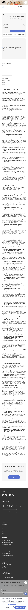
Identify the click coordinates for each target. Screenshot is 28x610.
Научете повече (12, 604)
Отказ (8, 607)
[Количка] (21, 7)
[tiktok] (10, 495)
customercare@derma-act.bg (8, 577)
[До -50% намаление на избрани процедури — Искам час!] (14, 2)
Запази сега (14, 477)
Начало (3, 11)
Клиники (4, 526)
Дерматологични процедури (8, 542)
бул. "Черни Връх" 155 (6, 564)
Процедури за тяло (6, 546)
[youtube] (13, 495)
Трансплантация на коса (7, 555)
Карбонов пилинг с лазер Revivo (6, 78)
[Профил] (18, 7)
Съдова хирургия (6, 553)
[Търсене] (23, 7)
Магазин (9, 11)
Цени (3, 531)
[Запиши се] (25, 593)
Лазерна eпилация (6, 540)
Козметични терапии (7, 549)
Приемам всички (21, 607)
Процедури (4, 524)
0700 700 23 (11, 506)
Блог (3, 533)
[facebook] (3, 495)
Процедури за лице (6, 544)
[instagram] (6, 495)
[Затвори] (25, 2)
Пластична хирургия (7, 551)
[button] (25, 6)
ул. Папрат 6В (5, 572)
